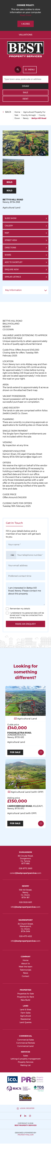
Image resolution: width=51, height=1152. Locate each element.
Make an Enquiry (25, 624)
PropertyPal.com (25, 1135)
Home (25, 960)
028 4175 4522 (25, 936)
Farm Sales (25, 1013)
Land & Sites (25, 1009)
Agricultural (25, 1016)
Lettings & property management (26, 1059)
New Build (25, 1000)
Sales (25, 1056)
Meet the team (25, 966)
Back (8, 112)
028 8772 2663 (25, 868)
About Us (25, 963)
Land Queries (25, 1022)
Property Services (25, 1062)
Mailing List (25, 1065)
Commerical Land (25, 1046)
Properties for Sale (25, 994)
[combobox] (11, 555)
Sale (25, 92)
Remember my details (20, 608)
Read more (25, 15)
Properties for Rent (25, 997)
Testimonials (25, 970)
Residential (26, 1019)
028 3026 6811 (25, 902)
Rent (25, 99)
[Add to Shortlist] (41, 752)
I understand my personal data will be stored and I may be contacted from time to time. (27, 615)
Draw (25, 86)
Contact (25, 976)
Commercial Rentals (25, 1043)
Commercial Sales (25, 1040)
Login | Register (27, 1108)
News (25, 973)
